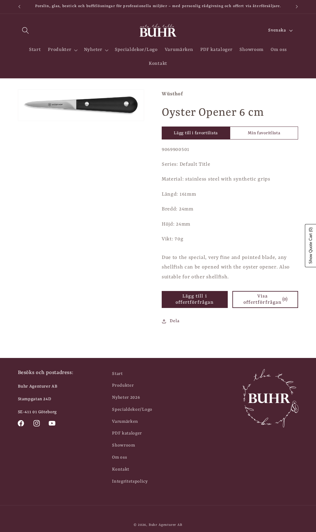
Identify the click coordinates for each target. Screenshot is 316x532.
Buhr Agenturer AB (165, 525)
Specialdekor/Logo (132, 409)
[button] (26, 30)
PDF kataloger (127, 433)
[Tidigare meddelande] (19, 7)
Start (117, 373)
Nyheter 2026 (126, 397)
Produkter (123, 385)
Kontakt (120, 469)
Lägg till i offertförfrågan (195, 299)
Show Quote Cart (310, 245)
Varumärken (125, 421)
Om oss (119, 457)
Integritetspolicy (130, 481)
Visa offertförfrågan (265, 299)
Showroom (123, 445)
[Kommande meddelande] (297, 7)
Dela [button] (174, 320)
